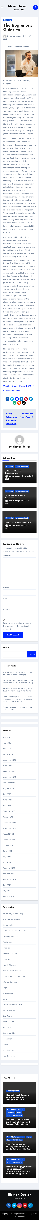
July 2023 (7, 794)
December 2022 (9, 823)
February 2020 (9, 868)
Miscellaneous (8, 993)
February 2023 (9, 811)
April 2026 (7, 749)
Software (7, 1027)
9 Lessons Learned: (11, 391)
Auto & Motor (8, 925)
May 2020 (7, 857)
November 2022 (9, 828)
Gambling (7, 959)
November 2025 (9, 760)
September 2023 (10, 783)
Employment (8, 942)
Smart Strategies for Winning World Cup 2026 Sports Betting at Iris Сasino (19, 1147)
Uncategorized (22, 466)
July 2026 (7, 737)
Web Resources (9, 1056)
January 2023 (8, 817)
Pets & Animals (9, 1010)
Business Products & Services (15, 931)
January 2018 (8, 897)
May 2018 (7, 891)
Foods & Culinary (10, 954)
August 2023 (8, 788)
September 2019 (9, 879)
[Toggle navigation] (2, 7)
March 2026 (8, 754)
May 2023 (7, 806)
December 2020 (9, 840)
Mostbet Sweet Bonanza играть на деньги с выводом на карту (17, 1097)
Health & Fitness (9, 965)
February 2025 (9, 771)
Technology (7, 1039)
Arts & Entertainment (12, 919)
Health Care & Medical (12, 971)
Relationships (8, 1022)
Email (6, 599)
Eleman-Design (18, 6)
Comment (7, 556)
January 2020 (9, 874)
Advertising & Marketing (13, 914)
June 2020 (7, 851)
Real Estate (7, 1016)
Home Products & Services (14, 976)
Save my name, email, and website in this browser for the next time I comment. (18, 626)
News (5, 999)
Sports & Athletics (10, 1033)
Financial (7, 20)
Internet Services (10, 982)
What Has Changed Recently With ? (18, 386)
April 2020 (7, 862)
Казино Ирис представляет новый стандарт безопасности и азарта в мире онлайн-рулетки (18, 699)
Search (6, 647)
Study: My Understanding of (18, 523)
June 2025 (7, 766)
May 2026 (7, 743)
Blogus (31, 1214)
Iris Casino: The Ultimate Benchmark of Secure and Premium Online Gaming (18, 1122)
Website (6, 609)
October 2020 (8, 845)
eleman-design (15, 36)
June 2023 (7, 800)
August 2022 (8, 834)
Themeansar (19, 1217)
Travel (5, 1045)
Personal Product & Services (14, 1005)
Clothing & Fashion (11, 937)
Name (6, 588)
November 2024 (9, 777)
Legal (5, 988)
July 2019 (7, 885)
